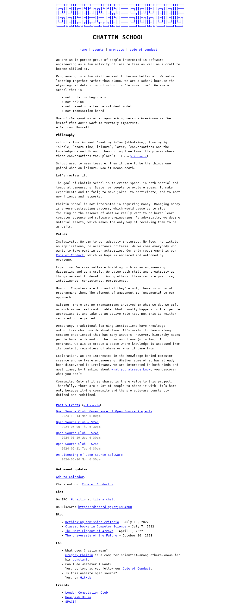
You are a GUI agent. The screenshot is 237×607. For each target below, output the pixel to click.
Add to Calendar (70, 477)
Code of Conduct (70, 255)
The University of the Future (91, 535)
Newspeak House (78, 597)
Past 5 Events (68, 405)
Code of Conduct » (97, 484)
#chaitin (78, 499)
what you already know (131, 369)
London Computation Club (86, 592)
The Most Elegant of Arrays (89, 531)
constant (80, 559)
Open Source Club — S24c (77, 422)
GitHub (85, 577)
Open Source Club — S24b (77, 433)
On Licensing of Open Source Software (89, 454)
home (83, 49)
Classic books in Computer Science (95, 526)
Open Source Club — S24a (77, 444)
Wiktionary (139, 156)
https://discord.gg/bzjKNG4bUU (105, 507)
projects (116, 49)
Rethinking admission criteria (92, 522)
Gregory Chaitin (79, 555)
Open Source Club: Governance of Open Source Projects (104, 411)
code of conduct (143, 49)
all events (92, 405)
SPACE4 (70, 601)
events (98, 49)
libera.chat (103, 499)
